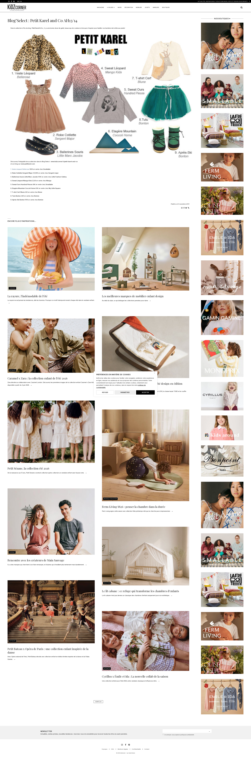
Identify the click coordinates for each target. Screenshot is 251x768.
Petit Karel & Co (37, 28)
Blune (40, 192)
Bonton (36, 196)
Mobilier (139, 7)
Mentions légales (123, 749)
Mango (48, 181)
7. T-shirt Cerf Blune (17, 192)
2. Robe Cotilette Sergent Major (21, 173)
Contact (146, 749)
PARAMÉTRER (125, 392)
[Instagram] (9, 1)
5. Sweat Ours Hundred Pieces (21, 184)
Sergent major (53, 173)
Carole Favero (131, 753)
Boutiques (166, 7)
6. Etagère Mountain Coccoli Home (23, 188)
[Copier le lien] (188, 208)
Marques (156, 7)
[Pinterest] (14, 1)
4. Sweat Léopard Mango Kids (21, 181)
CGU (112, 749)
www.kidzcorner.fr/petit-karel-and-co (64, 161)
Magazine (100, 7)
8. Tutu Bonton (15, 196)
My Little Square (54, 188)
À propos (104, 749)
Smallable (46, 169)
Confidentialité (136, 749)
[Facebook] (11, 1)
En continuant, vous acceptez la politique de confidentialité (179, 734)
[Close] (155, 373)
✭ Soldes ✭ (111, 7)
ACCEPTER (145, 392)
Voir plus (98, 701)
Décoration (129, 7)
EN (21, 1)
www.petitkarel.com (28, 164)
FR (18, 1)
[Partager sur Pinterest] (186, 208)
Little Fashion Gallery (59, 177)
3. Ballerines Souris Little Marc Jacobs (24, 177)
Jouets (147, 7)
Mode (119, 7)
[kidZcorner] (17, 7)
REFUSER (105, 392)
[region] (125, 384)
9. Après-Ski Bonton (17, 200)
